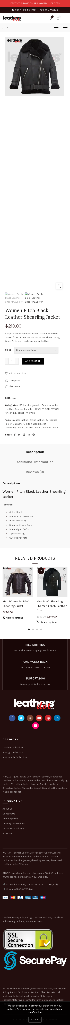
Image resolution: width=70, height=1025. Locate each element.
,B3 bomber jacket (20, 860)
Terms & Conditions (14, 828)
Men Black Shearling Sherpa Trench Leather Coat (52, 606)
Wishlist (52, 17)
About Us (8, 808)
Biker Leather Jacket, (38, 776)
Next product (65, 27)
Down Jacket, (34, 780)
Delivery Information (14, 823)
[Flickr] (35, 725)
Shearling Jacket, (12, 788)
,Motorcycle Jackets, (41, 988)
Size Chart (8, 833)
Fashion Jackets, (51, 780)
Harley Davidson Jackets (16, 988)
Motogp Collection (13, 752)
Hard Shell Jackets (45, 992)
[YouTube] (39, 718)
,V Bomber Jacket (30, 856)
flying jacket (37, 420)
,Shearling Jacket (39, 860)
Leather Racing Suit (13, 917)
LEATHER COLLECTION (47, 409)
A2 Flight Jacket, (17, 776)
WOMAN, (7, 852)
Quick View (30, 581)
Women (30, 412)
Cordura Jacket (26, 992)
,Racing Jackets (15, 921)
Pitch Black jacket (36, 423)
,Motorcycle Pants (21, 1000)
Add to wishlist (17, 373)
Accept (35, 1019)
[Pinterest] (48, 718)
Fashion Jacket (50, 405)
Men (5, 776)
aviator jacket (20, 420)
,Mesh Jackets (31, 996)
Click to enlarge (59, 286)
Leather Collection (13, 747)
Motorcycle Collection (15, 757)
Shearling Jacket (14, 412)
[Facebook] (12, 718)
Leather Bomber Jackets (18, 409)
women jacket (51, 427)
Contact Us (9, 813)
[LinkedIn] (57, 718)
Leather (19, 423)
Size (7, 349)
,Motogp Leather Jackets (37, 917)
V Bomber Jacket (12, 791)
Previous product (56, 27)
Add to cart (32, 361)
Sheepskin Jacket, (32, 788)
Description (35, 452)
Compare (14, 380)
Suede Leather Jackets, (54, 788)
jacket (8, 423)
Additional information (35, 462)
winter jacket (33, 427)
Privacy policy (10, 818)
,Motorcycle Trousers (43, 1000)
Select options (14, 617)
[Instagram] (30, 718)
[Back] (5, 27)
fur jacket (51, 420)
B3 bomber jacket (29, 405)
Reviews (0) (35, 472)
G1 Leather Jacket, (20, 784)
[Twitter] (21, 718)
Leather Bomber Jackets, (44, 784)
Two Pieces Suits (34, 921)
